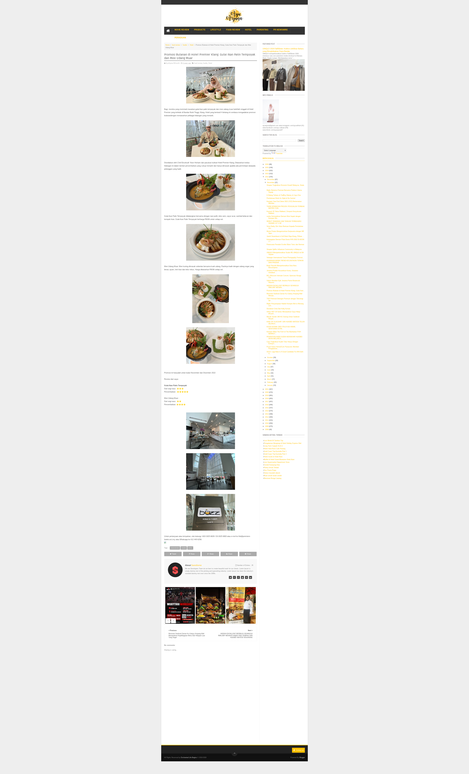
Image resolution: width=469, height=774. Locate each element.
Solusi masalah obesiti (272, 473)
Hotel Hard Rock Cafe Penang (274, 449)
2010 (267, 423)
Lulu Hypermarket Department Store (276, 462)
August (270, 364)
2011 (267, 420)
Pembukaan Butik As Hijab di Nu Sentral (281, 198)
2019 (267, 395)
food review (176, 45)
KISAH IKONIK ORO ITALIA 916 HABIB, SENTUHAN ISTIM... (281, 328)
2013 (267, 414)
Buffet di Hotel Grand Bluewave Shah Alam (279, 459)
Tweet (174, 554)
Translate (279, 153)
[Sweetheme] (230, 577)
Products (199, 30)
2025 (267, 167)
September (271, 360)
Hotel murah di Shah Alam (273, 457)
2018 (267, 398)
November (271, 182)
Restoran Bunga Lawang (272, 478)
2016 (267, 405)
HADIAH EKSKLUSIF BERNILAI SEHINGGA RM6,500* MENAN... (283, 286)
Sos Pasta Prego (270, 470)
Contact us (299, 750)
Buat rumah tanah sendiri (273, 476)
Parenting (262, 30)
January (270, 385)
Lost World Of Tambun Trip (273, 440)
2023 (267, 173)
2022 (267, 177)
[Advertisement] (210, 722)
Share (192, 554)
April (269, 376)
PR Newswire (280, 30)
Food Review (233, 30)
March (269, 379)
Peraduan (180, 38)
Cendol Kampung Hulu (272, 465)
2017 (267, 401)
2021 (267, 389)
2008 (267, 429)
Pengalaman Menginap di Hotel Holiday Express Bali (282, 443)
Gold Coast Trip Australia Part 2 (275, 454)
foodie (185, 45)
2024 (267, 170)
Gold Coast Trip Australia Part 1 (275, 451)
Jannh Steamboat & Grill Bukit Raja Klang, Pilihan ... (285, 236)
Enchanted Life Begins (189, 757)
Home (167, 45)
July (269, 367)
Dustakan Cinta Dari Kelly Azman (278, 309)
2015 (267, 408)
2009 (267, 426)
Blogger (302, 757)
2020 (267, 392)
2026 (267, 164)
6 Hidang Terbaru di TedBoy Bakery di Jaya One (284, 195)
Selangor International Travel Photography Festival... (285, 257)
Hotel (248, 30)
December (271, 179)
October (270, 357)
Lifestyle (215, 30)
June (269, 370)
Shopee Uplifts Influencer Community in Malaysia (284, 249)
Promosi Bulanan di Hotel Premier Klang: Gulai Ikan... (286, 291)
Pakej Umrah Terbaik (271, 467)
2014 (267, 411)
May (269, 373)
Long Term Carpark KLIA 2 (273, 446)
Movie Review (182, 30)
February (270, 382)
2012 (267, 417)
